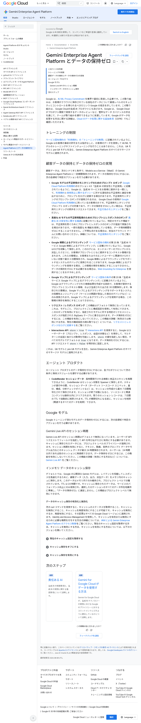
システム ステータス (74, 688)
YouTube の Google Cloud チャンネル (124, 689)
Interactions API (95, 330)
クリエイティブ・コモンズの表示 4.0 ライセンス (99, 647)
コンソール (95, 3)
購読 (111, 717)
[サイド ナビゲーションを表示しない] (33, 718)
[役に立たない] (130, 45)
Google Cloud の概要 (99, 679)
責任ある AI (55, 580)
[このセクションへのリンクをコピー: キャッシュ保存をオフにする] (81, 547)
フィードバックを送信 (119, 55)
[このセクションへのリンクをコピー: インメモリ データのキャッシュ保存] (93, 468)
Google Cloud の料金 (49, 681)
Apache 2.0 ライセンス (68, 650)
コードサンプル (97, 684)
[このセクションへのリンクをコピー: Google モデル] (71, 413)
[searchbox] (18, 26)
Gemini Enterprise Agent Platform (30, 12)
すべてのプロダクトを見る (50, 676)
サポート (69, 679)
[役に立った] (126, 45)
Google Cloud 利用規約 (99, 707)
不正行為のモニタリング (109, 209)
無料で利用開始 (127, 12)
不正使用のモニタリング (110, 234)
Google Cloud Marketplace (46, 687)
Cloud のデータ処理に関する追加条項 (95, 119)
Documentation (60, 45)
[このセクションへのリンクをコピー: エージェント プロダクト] (86, 363)
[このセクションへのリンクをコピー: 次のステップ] (68, 566)
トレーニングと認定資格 (101, 695)
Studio (15, 17)
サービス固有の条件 (101, 277)
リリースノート (72, 684)
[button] (18, 62)
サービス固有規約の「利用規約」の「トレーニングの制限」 (75, 139)
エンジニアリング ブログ (87, 17)
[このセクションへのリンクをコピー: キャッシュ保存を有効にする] (81, 555)
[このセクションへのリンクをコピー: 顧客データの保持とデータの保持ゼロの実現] (115, 164)
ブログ (119, 675)
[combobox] (70, 3)
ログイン (134, 3)
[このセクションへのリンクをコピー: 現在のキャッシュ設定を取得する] (85, 538)
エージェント (29, 17)
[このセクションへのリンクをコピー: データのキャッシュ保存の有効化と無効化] (90, 501)
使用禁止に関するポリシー (80, 193)
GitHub (94, 675)
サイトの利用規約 (79, 707)
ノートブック (56, 17)
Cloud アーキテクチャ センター (101, 689)
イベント (120, 679)
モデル (42, 17)
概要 (5, 17)
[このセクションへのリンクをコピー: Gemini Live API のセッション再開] (91, 431)
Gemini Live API (53, 460)
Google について (47, 707)
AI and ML (74, 45)
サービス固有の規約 (99, 242)
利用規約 (60, 193)
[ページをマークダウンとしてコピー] (122, 61)
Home (48, 45)
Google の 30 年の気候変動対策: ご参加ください (62, 711)
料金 (69, 17)
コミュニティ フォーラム (76, 675)
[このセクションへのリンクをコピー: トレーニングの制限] (78, 133)
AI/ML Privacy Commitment (71, 99)
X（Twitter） (121, 684)
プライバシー (63, 707)
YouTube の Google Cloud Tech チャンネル (125, 696)
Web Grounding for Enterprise (112, 269)
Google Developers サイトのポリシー (122, 650)
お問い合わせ (46, 692)
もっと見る (41, 3)
